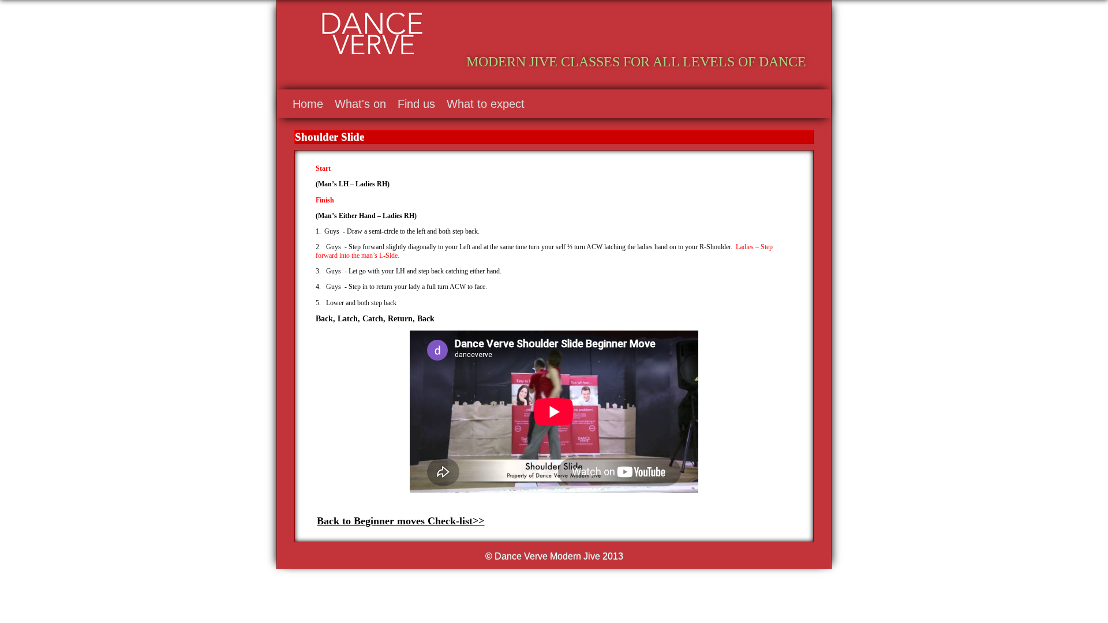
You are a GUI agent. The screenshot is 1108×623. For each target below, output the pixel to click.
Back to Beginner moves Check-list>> (400, 521)
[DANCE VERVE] (699, 30)
